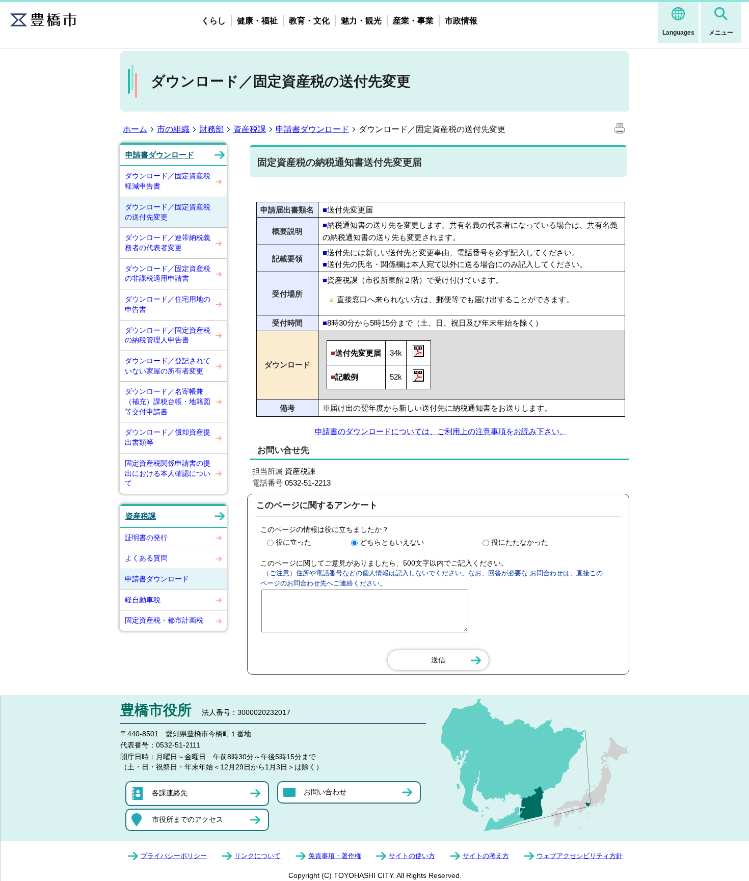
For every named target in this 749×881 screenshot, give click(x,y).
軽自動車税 (142, 600)
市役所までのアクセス (187, 819)
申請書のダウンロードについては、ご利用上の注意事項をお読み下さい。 (441, 431)
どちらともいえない (392, 542)
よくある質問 (146, 558)
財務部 (211, 129)
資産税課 (249, 129)
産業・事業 (413, 20)
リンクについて (257, 856)
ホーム (135, 129)
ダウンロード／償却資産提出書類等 (167, 437)
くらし (213, 20)
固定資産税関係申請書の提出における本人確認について (167, 473)
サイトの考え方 (486, 856)
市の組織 (173, 129)
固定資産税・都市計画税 (164, 620)
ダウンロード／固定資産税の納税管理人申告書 (167, 335)
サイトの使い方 (412, 856)
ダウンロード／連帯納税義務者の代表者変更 (167, 242)
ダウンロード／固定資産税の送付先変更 (167, 212)
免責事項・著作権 (334, 856)
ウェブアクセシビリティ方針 (580, 856)
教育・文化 (309, 20)
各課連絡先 (170, 793)
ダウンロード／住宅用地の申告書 (167, 304)
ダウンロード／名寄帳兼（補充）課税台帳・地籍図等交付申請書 (167, 401)
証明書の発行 (146, 537)
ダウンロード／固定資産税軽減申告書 (167, 181)
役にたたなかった (519, 542)
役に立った (293, 542)
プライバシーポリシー (174, 856)
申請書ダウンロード (312, 129)
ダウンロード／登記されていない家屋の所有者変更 (167, 366)
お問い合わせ (325, 792)
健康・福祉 (257, 20)
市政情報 (461, 20)
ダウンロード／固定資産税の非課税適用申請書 (167, 273)
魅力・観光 (361, 20)
